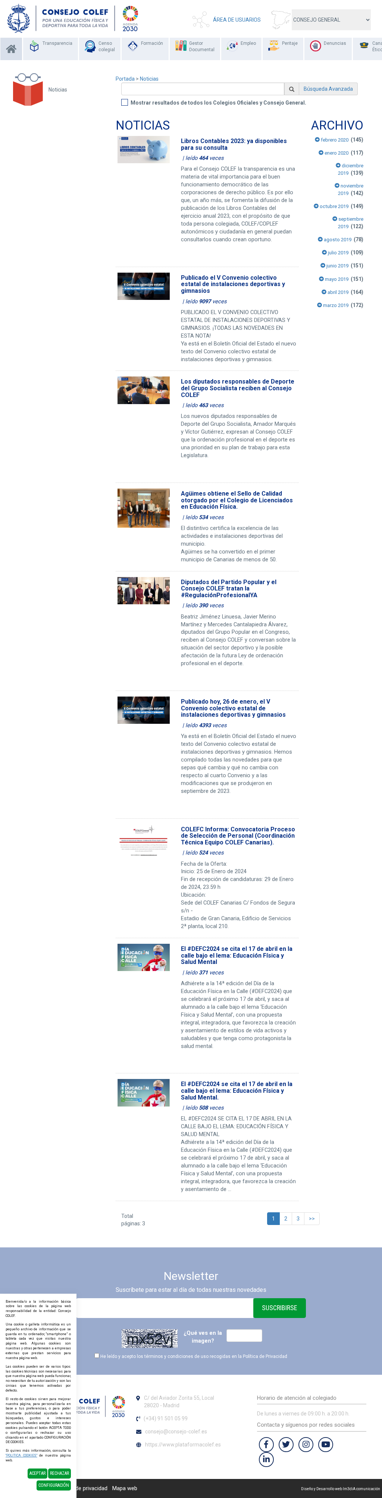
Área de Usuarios (237, 20)
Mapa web (124, 1488)
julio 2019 (337, 252)
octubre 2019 (333, 206)
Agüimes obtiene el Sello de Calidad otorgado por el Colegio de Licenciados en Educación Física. (237, 500)
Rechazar (59, 1473)
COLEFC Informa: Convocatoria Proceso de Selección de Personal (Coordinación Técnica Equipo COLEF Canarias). (238, 836)
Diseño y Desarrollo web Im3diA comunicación (340, 1489)
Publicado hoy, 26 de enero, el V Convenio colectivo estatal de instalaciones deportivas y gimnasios (233, 708)
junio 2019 (336, 266)
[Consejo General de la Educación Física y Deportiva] (72, 18)
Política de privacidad (81, 1488)
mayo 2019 (336, 279)
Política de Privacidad (265, 1356)
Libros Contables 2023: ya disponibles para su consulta (234, 144)
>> (312, 1219)
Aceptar (37, 1473)
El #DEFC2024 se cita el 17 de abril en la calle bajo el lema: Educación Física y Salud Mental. (236, 1090)
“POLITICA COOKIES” (21, 1455)
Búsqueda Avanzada (328, 89)
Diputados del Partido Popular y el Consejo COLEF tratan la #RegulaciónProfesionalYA (228, 589)
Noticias (149, 79)
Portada (125, 79)
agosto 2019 (337, 239)
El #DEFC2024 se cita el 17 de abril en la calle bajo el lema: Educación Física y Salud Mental (236, 955)
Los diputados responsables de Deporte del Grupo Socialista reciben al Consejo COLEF (237, 388)
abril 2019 (337, 292)
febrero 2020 (334, 140)
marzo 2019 (335, 305)
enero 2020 (335, 153)
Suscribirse (279, 1308)
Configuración (53, 1485)
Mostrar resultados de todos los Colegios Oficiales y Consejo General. (218, 103)
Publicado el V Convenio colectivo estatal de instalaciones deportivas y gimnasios (233, 284)
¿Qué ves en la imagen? (203, 1337)
